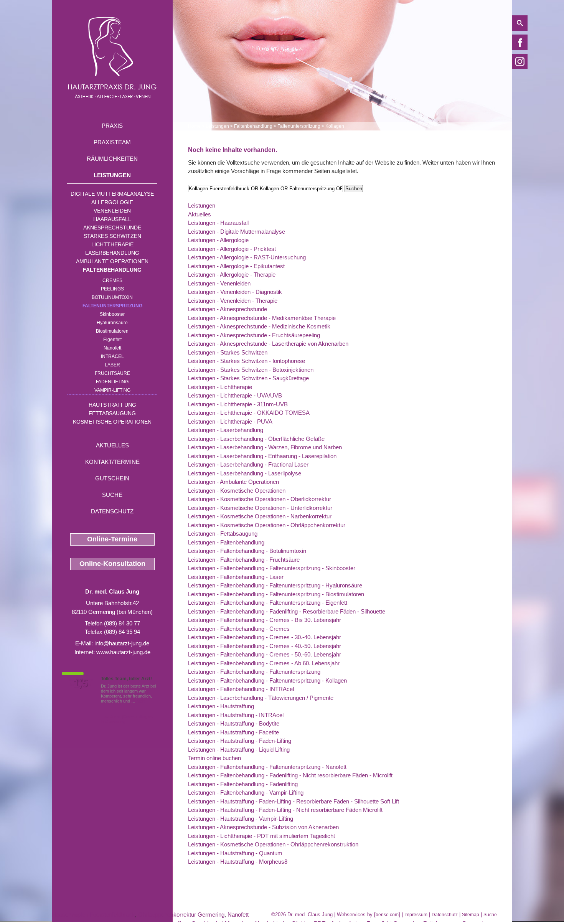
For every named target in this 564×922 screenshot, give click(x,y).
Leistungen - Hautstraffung (221, 706)
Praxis (112, 125)
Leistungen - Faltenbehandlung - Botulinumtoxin (247, 551)
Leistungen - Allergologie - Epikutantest (236, 266)
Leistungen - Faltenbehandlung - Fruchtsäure (244, 559)
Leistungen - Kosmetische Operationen (236, 490)
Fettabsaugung (112, 413)
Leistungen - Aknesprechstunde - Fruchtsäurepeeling (254, 335)
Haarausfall (112, 219)
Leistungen (112, 175)
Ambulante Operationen (112, 261)
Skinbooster (112, 314)
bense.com (387, 914)
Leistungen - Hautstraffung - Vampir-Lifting (240, 818)
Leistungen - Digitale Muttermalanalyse (236, 231)
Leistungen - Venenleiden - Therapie (232, 300)
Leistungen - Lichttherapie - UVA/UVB (235, 395)
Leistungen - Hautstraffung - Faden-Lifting (239, 740)
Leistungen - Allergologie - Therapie (231, 274)
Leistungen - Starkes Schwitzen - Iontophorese (246, 361)
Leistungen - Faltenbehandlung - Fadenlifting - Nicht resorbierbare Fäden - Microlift (290, 775)
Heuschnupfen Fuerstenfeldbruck (93, 914)
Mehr (141, 701)
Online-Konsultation (112, 563)
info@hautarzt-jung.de (121, 643)
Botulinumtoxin (112, 297)
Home (194, 126)
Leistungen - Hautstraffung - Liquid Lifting (239, 749)
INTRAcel (112, 356)
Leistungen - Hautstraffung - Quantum (235, 853)
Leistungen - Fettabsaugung (222, 533)
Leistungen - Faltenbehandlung (226, 542)
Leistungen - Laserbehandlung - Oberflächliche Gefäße (256, 438)
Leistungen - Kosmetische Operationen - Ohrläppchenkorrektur (266, 525)
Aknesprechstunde (112, 227)
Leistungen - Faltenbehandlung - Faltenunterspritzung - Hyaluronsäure (275, 585)
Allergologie (112, 202)
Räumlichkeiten (112, 158)
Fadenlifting (112, 381)
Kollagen (334, 126)
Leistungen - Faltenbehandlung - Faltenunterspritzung (254, 671)
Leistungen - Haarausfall (218, 222)
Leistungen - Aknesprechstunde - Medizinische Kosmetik (259, 326)
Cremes (112, 280)
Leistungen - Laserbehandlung (225, 430)
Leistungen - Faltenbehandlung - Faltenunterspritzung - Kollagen (267, 680)
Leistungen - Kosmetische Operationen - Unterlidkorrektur (260, 508)
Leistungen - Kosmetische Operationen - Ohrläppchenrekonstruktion (273, 844)
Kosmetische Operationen (112, 422)
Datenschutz (112, 511)
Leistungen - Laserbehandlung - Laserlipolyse (244, 473)
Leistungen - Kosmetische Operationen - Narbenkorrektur (259, 516)
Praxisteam (112, 142)
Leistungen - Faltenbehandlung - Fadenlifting (243, 784)
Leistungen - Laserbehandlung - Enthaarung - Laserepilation (262, 456)
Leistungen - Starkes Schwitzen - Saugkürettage (248, 378)
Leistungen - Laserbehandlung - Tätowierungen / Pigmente (260, 697)
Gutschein (112, 478)
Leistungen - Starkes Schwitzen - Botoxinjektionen (250, 369)
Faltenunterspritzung (112, 305)
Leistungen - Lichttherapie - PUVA (230, 421)
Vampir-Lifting (112, 390)
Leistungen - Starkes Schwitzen (227, 352)
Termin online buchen (214, 758)
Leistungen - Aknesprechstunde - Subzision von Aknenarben (263, 827)
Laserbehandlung (112, 253)
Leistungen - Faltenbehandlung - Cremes (239, 628)
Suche (112, 495)
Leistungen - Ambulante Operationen (233, 481)
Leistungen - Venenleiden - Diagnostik (235, 292)
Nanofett (112, 348)
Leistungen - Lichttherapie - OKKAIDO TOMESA (249, 412)
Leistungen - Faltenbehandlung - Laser (236, 577)
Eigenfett (112, 339)
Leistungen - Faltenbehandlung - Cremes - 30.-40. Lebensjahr (264, 637)
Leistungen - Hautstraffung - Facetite (233, 732)
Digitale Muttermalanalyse (112, 194)
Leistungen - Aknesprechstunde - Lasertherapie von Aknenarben (268, 343)
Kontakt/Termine (112, 462)
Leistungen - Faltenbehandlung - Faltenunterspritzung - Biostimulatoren (276, 594)
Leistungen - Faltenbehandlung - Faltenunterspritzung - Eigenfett (267, 602)
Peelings (112, 289)
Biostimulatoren (112, 331)
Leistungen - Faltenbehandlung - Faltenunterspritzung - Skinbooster (271, 568)
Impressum (415, 914)
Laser (112, 365)
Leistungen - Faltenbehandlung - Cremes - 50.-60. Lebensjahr (264, 654)
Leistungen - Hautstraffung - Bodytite (233, 723)
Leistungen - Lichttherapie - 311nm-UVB (238, 404)
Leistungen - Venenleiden (219, 283)
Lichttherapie (112, 244)
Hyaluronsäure (112, 322)
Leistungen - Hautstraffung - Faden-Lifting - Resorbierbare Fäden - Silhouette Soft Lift (293, 801)
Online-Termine (112, 539)
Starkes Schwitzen (112, 236)
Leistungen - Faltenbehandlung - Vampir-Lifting (245, 792)
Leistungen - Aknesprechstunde (227, 309)
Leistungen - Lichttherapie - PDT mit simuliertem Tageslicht (261, 836)
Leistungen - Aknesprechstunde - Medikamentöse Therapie (262, 318)
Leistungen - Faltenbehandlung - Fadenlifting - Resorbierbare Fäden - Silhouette (286, 611)
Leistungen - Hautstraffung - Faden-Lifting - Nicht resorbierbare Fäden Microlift (285, 810)
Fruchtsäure (112, 373)
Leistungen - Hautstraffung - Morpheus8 (237, 861)
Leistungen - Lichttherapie (220, 387)
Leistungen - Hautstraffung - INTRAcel (236, 715)
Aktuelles (112, 445)
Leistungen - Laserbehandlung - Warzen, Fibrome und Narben (265, 447)
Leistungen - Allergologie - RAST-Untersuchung (247, 257)
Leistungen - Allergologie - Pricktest (232, 249)
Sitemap (470, 914)
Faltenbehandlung (112, 270)
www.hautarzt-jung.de (123, 652)
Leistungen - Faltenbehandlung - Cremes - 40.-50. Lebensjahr (264, 646)
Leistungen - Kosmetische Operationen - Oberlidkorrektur (259, 499)
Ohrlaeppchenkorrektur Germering (181, 914)
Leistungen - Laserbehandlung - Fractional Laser (248, 464)
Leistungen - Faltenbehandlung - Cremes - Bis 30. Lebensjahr (264, 620)
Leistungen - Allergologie (218, 240)
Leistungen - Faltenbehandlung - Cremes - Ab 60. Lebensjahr (264, 663)
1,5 (80, 683)
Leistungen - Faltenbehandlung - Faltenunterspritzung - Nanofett (267, 767)
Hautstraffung (112, 405)
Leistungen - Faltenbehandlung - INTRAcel (241, 689)
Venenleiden (112, 211)
